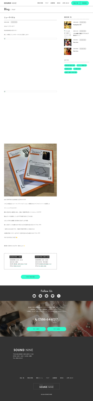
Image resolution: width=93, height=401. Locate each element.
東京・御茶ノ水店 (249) (71, 72)
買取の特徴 (40, 3)
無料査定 (84, 3)
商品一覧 (75, 3)
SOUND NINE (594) (70, 65)
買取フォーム (39, 377)
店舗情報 (53, 3)
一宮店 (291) (77, 68)
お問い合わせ (65, 3)
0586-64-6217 (17, 266)
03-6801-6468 (42, 266)
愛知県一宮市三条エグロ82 (20, 264)
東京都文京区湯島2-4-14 (45, 264)
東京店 (58, 3)
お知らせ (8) (68, 68)
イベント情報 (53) (82, 65)
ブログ (46, 3)
